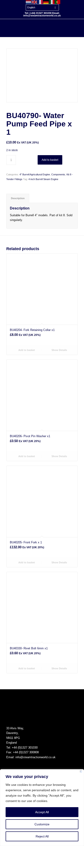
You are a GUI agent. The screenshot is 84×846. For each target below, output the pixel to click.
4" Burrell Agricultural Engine (34, 174)
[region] (42, 807)
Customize (42, 824)
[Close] (81, 772)
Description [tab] (18, 198)
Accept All (42, 812)
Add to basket (50, 159)
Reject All (42, 836)
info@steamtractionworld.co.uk (35, 757)
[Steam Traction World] (34, 28)
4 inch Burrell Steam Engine (43, 179)
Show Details (59, 350)
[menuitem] (43, 5)
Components (58, 174)
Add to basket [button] (26, 350)
